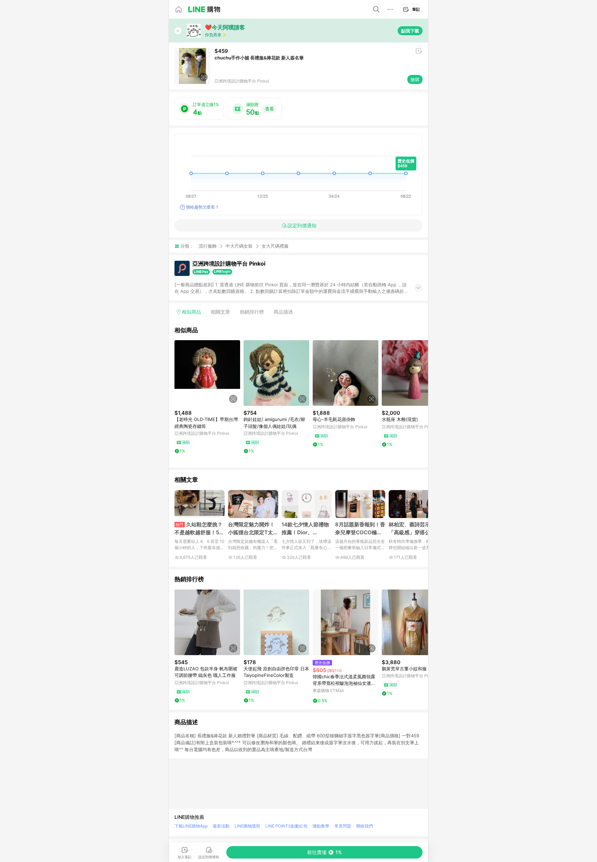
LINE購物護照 (247, 826)
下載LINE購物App (191, 826)
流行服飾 (208, 246)
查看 (269, 109)
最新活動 (221, 826)
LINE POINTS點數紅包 (286, 826)
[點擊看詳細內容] (207, 373)
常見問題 (342, 826)
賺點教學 (321, 826)
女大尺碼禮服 (275, 246)
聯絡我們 (364, 826)
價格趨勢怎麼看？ (202, 207)
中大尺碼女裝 (239, 246)
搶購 (414, 79)
